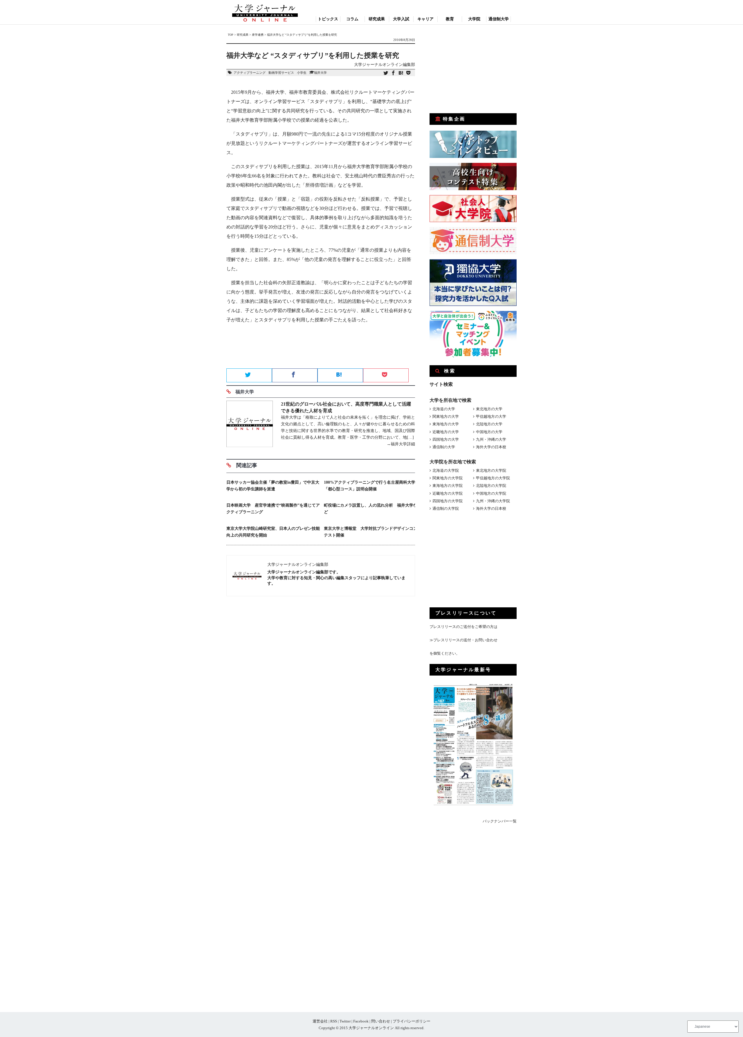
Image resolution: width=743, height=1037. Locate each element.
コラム (352, 19)
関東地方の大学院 (447, 478)
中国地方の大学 (489, 432)
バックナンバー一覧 (500, 821)
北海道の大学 (443, 409)
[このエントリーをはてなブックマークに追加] (400, 73)
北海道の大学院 (445, 470)
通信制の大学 (443, 447)
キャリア (425, 19)
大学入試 (401, 19)
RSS (333, 1021)
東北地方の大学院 (491, 470)
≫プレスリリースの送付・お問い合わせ (463, 640)
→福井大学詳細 (401, 444)
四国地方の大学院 (447, 501)
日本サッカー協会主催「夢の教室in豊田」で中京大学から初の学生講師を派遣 (272, 485)
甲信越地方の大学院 (493, 478)
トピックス (328, 19)
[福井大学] (249, 425)
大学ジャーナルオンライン (371, 1028)
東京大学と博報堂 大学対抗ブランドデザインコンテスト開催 (370, 531)
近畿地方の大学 (445, 432)
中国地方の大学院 (491, 493)
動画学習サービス (281, 72)
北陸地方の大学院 (491, 485)
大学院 (474, 19)
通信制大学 (498, 19)
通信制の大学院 (445, 508)
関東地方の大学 (445, 416)
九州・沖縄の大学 (491, 439)
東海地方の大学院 (447, 485)
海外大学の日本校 (491, 447)
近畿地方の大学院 (447, 493)
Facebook (361, 1021)
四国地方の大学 (445, 439)
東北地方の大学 (489, 409)
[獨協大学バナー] (473, 305)
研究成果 (377, 19)
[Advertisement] (320, 347)
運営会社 (320, 1021)
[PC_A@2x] (473, 356)
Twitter (345, 1021)
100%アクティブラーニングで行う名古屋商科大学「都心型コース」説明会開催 (369, 485)
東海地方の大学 (445, 424)
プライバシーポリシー (411, 1021)
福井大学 (320, 72)
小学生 (301, 72)
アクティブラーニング (250, 72)
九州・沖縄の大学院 (493, 501)
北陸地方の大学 (489, 424)
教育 (450, 19)
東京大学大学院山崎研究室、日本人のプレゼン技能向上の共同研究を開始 (273, 531)
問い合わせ (380, 1021)
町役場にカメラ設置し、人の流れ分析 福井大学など (370, 508)
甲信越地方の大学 (491, 416)
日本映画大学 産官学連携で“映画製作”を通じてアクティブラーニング (273, 508)
